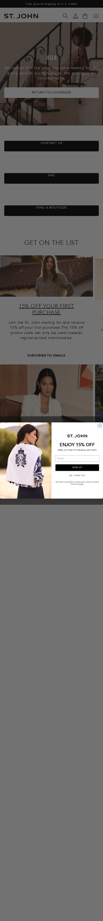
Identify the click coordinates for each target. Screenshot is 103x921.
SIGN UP (77, 467)
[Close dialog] (100, 426)
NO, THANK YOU (77, 476)
